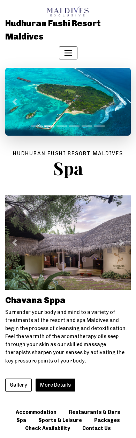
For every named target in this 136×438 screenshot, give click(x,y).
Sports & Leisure (60, 420)
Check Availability (47, 428)
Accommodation (36, 412)
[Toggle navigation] (68, 52)
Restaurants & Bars (94, 412)
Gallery (18, 385)
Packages (107, 420)
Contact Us (96, 428)
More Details (55, 385)
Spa (21, 420)
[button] (14, 102)
